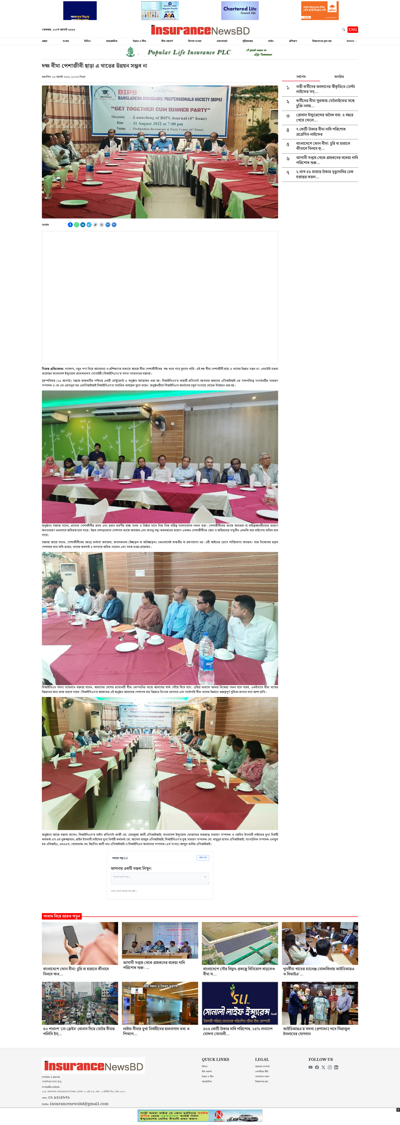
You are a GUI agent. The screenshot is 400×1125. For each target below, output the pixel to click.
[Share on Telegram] (89, 224)
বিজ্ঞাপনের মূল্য (261, 1081)
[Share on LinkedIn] (82, 224)
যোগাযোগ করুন (262, 1076)
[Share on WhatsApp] (76, 224)
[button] (344, 30)
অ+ (108, 225)
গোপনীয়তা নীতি (261, 1071)
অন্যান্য (350, 41)
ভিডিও (87, 41)
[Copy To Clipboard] (95, 224)
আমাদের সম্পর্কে (262, 1066)
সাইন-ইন (203, 857)
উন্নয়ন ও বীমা (139, 41)
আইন (271, 41)
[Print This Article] (101, 224)
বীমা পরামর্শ (167, 41)
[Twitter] (323, 1067)
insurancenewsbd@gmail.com (79, 1104)
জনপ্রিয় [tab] (339, 77)
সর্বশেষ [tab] (301, 77)
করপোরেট (222, 41)
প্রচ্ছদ (44, 41)
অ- (114, 225)
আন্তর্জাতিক (112, 41)
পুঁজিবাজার (247, 41)
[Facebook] (317, 1067)
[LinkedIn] (336, 1067)
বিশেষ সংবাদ (194, 41)
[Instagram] (330, 1067)
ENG (353, 30)
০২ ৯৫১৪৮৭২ (59, 1097)
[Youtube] (310, 1067)
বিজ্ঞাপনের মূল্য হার (321, 41)
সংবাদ (66, 41)
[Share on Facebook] (70, 224)
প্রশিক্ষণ (293, 41)
